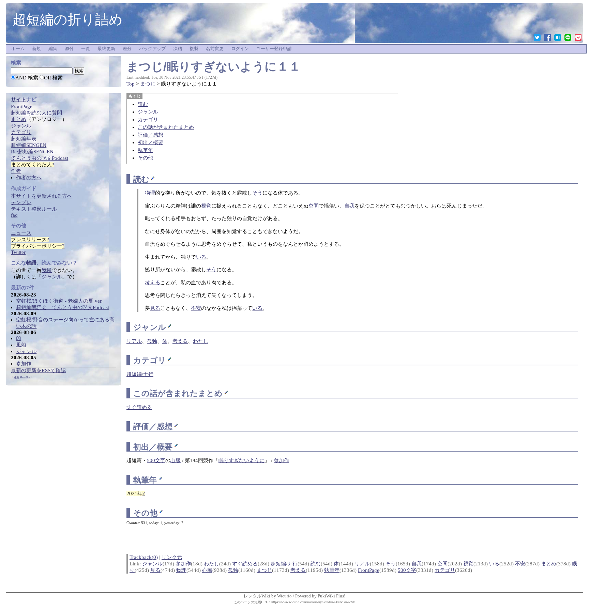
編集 (52, 48)
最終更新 (106, 48)
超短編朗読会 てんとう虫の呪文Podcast (62, 307)
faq (14, 215)
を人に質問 (36, 113)
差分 (127, 48)
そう (257, 193)
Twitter (18, 252)
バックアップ (152, 48)
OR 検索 (53, 77)
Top (130, 84)
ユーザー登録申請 (274, 48)
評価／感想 (150, 135)
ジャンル (148, 112)
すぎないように (241, 460)
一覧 (85, 48)
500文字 (156, 460)
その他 (145, 158)
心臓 (175, 460)
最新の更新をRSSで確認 (38, 370)
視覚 (206, 206)
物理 (150, 193)
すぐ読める (139, 407)
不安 (196, 308)
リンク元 (172, 557)
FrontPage (368, 570)
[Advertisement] (57, 487)
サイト (18, 99)
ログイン (240, 48)
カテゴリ (148, 119)
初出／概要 (150, 142)
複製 (194, 48)
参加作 (281, 460)
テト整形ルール (34, 209)
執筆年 (145, 150)
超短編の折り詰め (68, 19)
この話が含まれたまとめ (166, 127)
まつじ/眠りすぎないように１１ (213, 66)
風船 (21, 345)
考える (152, 282)
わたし (211, 563)
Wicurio (284, 595)
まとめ (210, 393)
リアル (362, 563)
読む (143, 104)
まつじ (147, 84)
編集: (22, 377)
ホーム (18, 48)
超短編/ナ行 (284, 563)
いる (201, 257)
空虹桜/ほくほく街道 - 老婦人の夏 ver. (59, 301)
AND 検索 (26, 77)
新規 (36, 48)
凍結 (177, 48)
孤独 (233, 570)
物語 (31, 262)
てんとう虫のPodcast (39, 158)
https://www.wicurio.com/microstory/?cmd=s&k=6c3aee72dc (313, 602)
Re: (32, 151)
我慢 (47, 270)
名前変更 (215, 48)
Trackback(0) (144, 557)
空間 (313, 206)
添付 (69, 48)
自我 (349, 206)
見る (155, 308)
